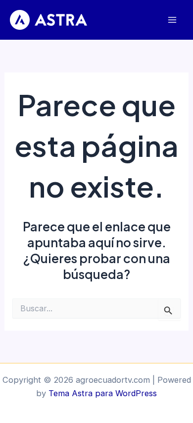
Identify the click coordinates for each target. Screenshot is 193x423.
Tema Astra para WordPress (102, 393)
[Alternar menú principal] (172, 20)
